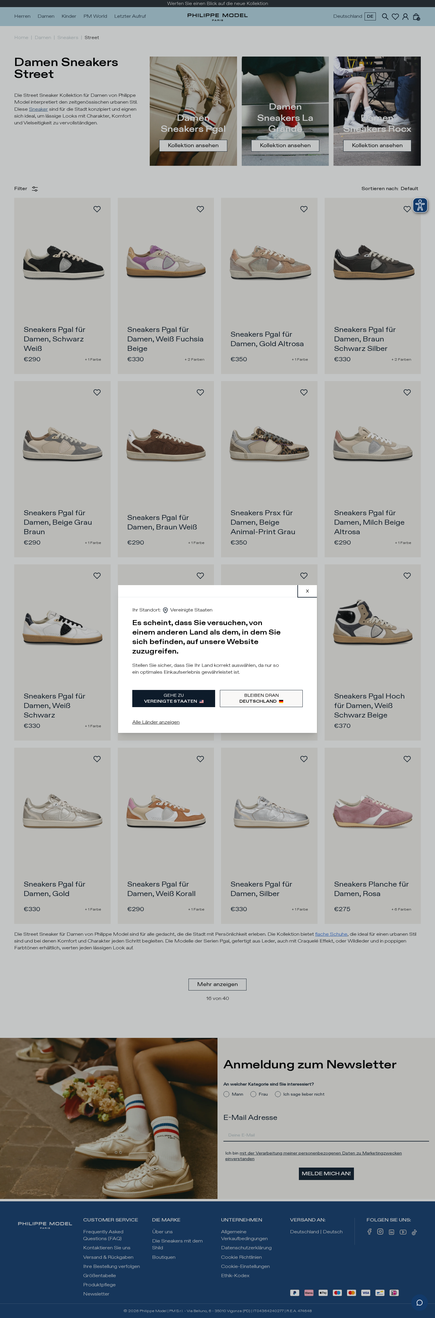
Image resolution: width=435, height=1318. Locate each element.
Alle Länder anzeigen (156, 722)
